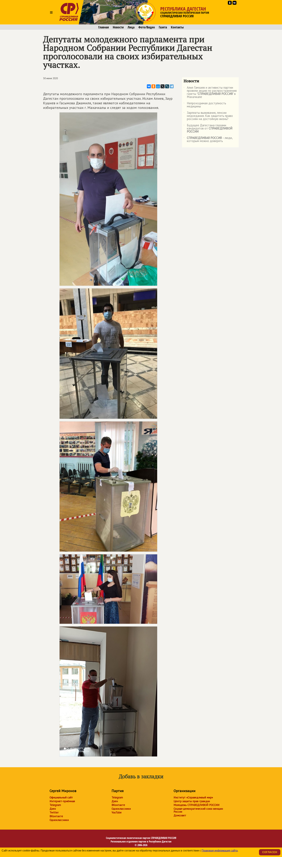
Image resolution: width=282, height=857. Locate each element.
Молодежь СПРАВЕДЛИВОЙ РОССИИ (196, 804)
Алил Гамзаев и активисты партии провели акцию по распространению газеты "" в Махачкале (210, 92)
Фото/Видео (146, 27)
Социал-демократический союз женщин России (198, 810)
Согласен (269, 852)
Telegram (55, 804)
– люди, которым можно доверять (208, 139)
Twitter (54, 812)
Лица (131, 27)
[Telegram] (172, 86)
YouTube (117, 812)
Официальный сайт (61, 797)
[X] (162, 86)
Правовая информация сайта (220, 850)
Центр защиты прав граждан (192, 801)
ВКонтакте (56, 816)
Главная (103, 27)
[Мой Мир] (158, 86)
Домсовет (180, 815)
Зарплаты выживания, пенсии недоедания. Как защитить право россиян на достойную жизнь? (208, 116)
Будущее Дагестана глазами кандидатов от (208, 128)
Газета (163, 27)
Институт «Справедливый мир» (193, 797)
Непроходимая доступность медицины (205, 105)
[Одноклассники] (153, 86)
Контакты (177, 27)
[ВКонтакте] (149, 86)
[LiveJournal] (167, 86)
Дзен (53, 808)
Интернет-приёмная (62, 801)
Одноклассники (59, 819)
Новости (118, 27)
